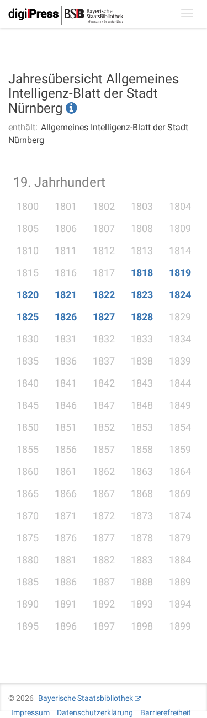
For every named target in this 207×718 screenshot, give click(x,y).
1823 (142, 294)
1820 (28, 294)
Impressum (30, 712)
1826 (66, 317)
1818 (142, 272)
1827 (104, 317)
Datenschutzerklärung (95, 712)
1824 (180, 294)
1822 (104, 294)
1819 (180, 272)
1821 (66, 294)
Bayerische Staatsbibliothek (85, 698)
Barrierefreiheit (165, 712)
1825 (28, 317)
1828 (142, 317)
